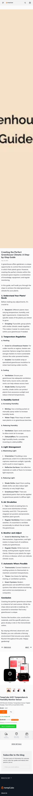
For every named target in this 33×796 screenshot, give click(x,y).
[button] (25, 3)
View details (17, 744)
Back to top (5, 778)
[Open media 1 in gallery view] (9, 690)
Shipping (2, 722)
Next (27, 647)
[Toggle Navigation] (3, 3)
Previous (7, 647)
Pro (11, 712)
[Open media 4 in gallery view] (24, 690)
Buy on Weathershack (8, 726)
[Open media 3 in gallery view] (19, 690)
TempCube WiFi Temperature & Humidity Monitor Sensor (14, 698)
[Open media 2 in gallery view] (14, 690)
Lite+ (3, 712)
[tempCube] (9, 2)
